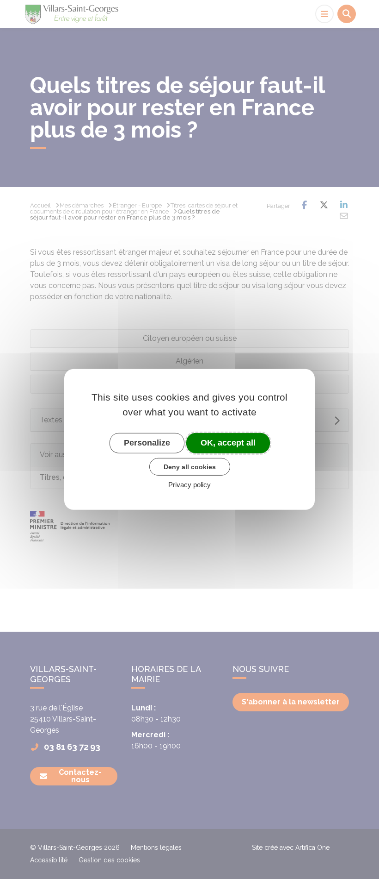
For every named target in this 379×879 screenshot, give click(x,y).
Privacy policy (189, 485)
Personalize (147, 442)
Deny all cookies (190, 466)
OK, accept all (228, 442)
